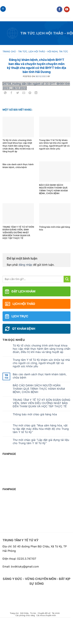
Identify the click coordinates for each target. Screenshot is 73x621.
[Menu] (3, 9)
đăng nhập (25, 264)
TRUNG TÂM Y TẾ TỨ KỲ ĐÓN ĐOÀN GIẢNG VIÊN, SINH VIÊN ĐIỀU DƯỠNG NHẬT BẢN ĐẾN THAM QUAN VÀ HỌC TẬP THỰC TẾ (41, 403)
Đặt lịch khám (23, 291)
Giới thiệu (24, 613)
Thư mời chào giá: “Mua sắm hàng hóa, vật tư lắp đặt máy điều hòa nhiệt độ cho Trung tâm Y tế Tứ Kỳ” (41, 429)
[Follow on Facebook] (59, 9)
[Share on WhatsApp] (5, 93)
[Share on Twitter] (17, 93)
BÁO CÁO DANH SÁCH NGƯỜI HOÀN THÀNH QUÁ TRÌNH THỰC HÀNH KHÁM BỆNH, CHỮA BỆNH (39, 388)
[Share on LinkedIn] (36, 93)
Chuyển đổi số (44, 613)
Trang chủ (9, 51)
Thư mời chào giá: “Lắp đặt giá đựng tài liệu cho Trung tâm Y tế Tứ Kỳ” (41, 441)
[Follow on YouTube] (67, 9)
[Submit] (67, 279)
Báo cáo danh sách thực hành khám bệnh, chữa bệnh (39, 376)
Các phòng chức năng (25, 615)
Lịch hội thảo (24, 304)
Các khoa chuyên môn (46, 615)
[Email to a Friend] (23, 93)
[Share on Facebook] (11, 93)
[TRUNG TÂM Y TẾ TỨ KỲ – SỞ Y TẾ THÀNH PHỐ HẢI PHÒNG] (35, 9)
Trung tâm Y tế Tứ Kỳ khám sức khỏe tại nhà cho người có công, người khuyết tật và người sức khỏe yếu (41, 363)
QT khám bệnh (23, 328)
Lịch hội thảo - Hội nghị (43, 51)
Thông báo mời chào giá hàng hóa (35, 414)
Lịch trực (20, 316)
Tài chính (56, 613)
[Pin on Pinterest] (30, 93)
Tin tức (27, 33)
